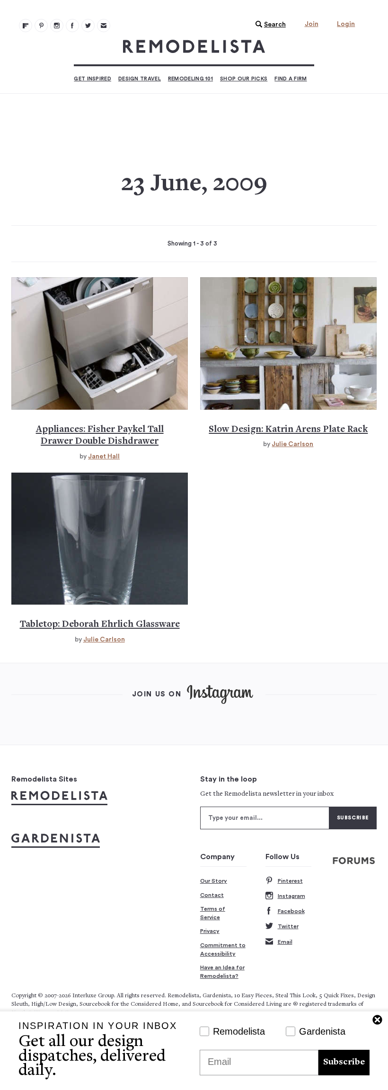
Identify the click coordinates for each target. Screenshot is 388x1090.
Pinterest (290, 881)
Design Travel (139, 78)
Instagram (291, 896)
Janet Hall (104, 456)
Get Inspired (92, 78)
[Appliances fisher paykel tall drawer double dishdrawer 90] (99, 343)
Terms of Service (212, 913)
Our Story (213, 881)
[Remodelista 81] (56, 25)
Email (285, 942)
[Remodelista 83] (88, 25)
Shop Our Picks (243, 78)
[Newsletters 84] (103, 25)
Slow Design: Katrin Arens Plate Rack (288, 430)
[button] (268, 24)
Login (346, 24)
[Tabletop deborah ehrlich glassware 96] (99, 539)
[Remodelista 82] (72, 25)
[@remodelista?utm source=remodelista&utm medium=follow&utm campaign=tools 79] (25, 25)
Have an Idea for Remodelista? (222, 972)
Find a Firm (290, 78)
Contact (212, 895)
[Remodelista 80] (41, 25)
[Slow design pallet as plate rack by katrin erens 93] (288, 343)
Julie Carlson (292, 444)
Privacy (210, 931)
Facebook (291, 911)
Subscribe (344, 1062)
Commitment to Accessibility (223, 949)
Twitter (288, 926)
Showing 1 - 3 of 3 (192, 243)
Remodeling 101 (190, 78)
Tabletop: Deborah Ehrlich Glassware (100, 625)
